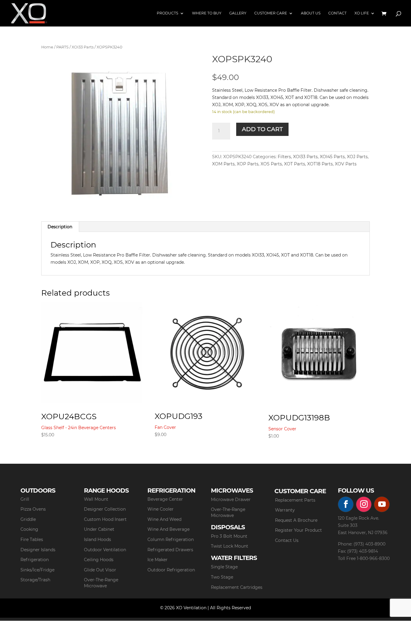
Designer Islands (37, 549)
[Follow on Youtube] (382, 504)
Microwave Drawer (231, 499)
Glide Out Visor (100, 570)
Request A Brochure (296, 520)
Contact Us (286, 540)
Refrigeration (34, 559)
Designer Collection (105, 509)
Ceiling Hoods (98, 559)
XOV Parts (346, 164)
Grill (24, 499)
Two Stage (222, 577)
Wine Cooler (160, 509)
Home (47, 47)
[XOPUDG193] (205, 352)
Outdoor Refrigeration (171, 570)
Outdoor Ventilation (105, 549)
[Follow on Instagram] (364, 504)
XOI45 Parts (332, 156)
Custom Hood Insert (105, 519)
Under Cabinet (99, 529)
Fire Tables (31, 539)
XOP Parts (247, 164)
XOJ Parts (357, 156)
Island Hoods (97, 539)
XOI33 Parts (83, 47)
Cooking (29, 529)
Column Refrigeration (170, 539)
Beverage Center (165, 499)
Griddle (28, 519)
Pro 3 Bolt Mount (229, 536)
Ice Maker (157, 559)
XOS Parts (271, 164)
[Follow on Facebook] (346, 504)
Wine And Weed (164, 519)
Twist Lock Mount (229, 546)
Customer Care (270, 13)
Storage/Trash (35, 580)
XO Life (361, 13)
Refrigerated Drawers (170, 549)
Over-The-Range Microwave (101, 583)
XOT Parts (294, 164)
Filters (284, 156)
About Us (310, 13)
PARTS (62, 47)
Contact (337, 13)
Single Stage (224, 567)
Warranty (285, 510)
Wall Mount (96, 499)
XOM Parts (223, 164)
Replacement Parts (295, 500)
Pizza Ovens (33, 509)
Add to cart (262, 129)
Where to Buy (206, 13)
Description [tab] (60, 226)
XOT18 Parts (320, 164)
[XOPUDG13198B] (318, 353)
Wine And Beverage (168, 529)
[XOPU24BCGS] (91, 352)
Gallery (237, 13)
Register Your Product (298, 530)
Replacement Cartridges (236, 587)
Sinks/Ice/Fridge (37, 570)
